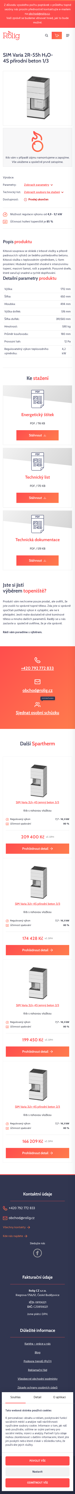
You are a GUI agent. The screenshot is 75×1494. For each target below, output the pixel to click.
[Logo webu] (11, 35)
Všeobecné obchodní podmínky (38, 1379)
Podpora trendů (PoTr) (38, 1361)
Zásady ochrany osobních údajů (37, 1387)
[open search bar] (46, 35)
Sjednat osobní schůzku (37, 712)
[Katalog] (57, 35)
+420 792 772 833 (37, 668)
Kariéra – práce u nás (38, 1344)
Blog (37, 1352)
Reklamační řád (37, 1370)
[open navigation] (67, 35)
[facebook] (37, 1253)
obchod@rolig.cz (39, 14)
